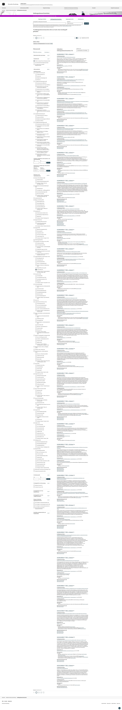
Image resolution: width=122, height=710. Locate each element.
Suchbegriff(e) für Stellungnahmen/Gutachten (40, 21)
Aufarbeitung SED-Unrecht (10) (41, 221)
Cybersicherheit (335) (40, 288)
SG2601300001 (60, 585)
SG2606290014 (60, 152)
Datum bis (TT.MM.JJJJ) (42, 168)
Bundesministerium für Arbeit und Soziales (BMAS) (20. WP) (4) (43, 137)
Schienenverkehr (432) (40, 429)
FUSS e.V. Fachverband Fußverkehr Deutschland (64, 678)
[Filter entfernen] (52, 43)
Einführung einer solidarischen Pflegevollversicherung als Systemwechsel (68, 560)
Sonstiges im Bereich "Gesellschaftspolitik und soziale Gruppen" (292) (43, 272)
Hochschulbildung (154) (40, 203)
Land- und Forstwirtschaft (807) (42, 305)
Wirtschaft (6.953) (38, 448)
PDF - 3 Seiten (69, 98)
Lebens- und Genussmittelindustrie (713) (43, 308)
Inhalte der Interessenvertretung (71, 7)
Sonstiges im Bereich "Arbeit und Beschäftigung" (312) (42, 183)
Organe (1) (38, 79)
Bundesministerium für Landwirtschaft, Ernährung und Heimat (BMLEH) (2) (43, 103)
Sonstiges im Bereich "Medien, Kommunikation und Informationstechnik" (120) (43, 332)
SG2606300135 (60, 180)
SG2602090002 (60, 423)
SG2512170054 (60, 610)
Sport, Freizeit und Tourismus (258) (40, 388)
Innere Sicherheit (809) (38, 284)
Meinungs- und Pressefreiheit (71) (42, 326)
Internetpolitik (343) (40, 320)
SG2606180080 (60, 248)
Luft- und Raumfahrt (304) (41, 426)
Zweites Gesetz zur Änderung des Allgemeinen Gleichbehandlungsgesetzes (76, 311)
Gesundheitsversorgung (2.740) (42, 279)
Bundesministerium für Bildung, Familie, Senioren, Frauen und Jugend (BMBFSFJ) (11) (43, 94)
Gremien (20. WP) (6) (40, 117)
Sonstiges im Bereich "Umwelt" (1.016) (43, 421)
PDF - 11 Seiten (69, 423)
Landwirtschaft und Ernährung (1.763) (41, 301)
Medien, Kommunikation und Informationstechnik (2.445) (42, 314)
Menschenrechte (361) (40, 193)
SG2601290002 (60, 505)
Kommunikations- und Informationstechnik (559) (43, 322)
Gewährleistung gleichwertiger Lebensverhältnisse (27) (41, 224)
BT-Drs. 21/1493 (59, 461)
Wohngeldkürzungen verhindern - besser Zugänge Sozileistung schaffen (68, 155)
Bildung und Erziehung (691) (39, 199)
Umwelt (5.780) (37, 409)
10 (75, 38)
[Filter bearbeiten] (50, 43)
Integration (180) (39, 340)
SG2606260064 (60, 229)
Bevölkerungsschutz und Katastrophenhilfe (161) (43, 286)
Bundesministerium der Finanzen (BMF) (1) (43, 84)
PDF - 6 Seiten (69, 54)
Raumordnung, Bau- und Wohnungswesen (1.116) (41, 352)
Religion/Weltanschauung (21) (41, 267)
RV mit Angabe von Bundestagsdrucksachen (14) (42, 504)
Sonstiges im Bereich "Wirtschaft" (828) (43, 467)
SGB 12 (58, 661)
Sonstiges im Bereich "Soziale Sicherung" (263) (43, 386)
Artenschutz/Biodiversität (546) (41, 411)
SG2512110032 (60, 637)
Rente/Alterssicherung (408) (41, 382)
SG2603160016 (60, 348)
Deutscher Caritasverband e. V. (61, 163)
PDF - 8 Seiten (69, 325)
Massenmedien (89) (40, 324)
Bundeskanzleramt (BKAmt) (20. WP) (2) (43, 124)
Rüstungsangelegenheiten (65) (41, 443)
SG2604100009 (60, 98)
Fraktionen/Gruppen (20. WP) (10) (42, 115)
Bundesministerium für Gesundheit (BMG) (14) (43, 101)
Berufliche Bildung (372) (40, 201)
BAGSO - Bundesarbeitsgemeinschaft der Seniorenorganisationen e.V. (67, 256)
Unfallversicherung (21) (40, 384)
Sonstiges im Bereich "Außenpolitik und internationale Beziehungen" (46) (43, 196)
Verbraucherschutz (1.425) (41, 462)
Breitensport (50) (39, 390)
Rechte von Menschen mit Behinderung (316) (43, 266)
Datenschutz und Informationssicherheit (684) (43, 316)
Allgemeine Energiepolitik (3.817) (42, 229)
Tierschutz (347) (39, 419)
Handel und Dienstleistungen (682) (42, 455)
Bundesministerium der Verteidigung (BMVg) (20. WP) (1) (42, 132)
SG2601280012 (60, 444)
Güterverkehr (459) (40, 424)
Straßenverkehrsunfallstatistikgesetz (62, 668)
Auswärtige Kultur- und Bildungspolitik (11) (43, 190)
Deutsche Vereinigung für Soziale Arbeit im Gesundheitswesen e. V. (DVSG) (68, 386)
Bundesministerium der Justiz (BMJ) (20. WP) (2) (43, 129)
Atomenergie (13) (39, 231)
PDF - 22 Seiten (69, 348)
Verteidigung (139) (38, 440)
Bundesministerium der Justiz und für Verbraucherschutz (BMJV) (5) (42, 87)
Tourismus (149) (39, 393)
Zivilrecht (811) (39, 370)
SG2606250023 (60, 54)
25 (76, 38)
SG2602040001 (60, 401)
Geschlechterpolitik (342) (41, 261)
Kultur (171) (37, 300)
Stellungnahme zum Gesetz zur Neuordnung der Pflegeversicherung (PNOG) (68, 251)
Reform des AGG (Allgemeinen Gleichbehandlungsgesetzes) (66, 57)
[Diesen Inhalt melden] (73, 54)
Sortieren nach (78, 48)
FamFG (58, 223)
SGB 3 (58, 471)
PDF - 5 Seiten (69, 401)
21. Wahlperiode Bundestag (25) (40, 72)
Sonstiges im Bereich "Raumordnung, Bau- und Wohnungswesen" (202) (43, 361)
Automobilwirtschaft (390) (41, 450)
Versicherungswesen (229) (41, 464)
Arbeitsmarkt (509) (40, 179)
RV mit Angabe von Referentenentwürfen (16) (42, 502)
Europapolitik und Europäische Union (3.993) (42, 241)
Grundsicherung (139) (40, 377)
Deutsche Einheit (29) (38, 219)
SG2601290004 (60, 532)
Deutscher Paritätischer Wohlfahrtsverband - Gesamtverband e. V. (67, 308)
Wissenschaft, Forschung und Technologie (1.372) (42, 469)
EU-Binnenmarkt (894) (40, 243)
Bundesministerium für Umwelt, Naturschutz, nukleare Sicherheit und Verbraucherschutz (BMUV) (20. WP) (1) (43, 148)
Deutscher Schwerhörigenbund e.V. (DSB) (63, 110)
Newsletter (10, 701)
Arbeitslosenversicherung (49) (41, 375)
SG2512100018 (60, 665)
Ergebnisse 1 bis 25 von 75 (37, 35)
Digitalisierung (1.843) (40, 318)
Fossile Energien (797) (40, 236)
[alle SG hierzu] (61, 72)
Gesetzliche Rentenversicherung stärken (63, 351)
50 (78, 38)
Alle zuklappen (47, 52)
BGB (57, 221)
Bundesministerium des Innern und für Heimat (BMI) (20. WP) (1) (43, 134)
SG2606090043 (60, 270)
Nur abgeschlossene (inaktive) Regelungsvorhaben (39, 65)
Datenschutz (109, 703)
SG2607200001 (60, 77)
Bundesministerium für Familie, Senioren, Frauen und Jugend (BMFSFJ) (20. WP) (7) (43, 143)
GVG (57, 121)
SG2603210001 (60, 373)
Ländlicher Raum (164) (40, 355)
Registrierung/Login (115, 7)
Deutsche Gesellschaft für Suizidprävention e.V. (64, 433)
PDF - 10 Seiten (69, 77)
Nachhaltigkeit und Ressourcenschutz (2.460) (42, 417)
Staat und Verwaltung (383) (39, 398)
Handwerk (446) (39, 457)
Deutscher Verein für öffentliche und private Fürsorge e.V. (65, 650)
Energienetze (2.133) (40, 232)
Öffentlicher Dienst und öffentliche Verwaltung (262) (42, 400)
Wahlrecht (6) (39, 216)
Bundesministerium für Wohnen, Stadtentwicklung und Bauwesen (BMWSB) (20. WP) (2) (43, 155)
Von (34, 160)
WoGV (58, 176)
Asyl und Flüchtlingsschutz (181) (42, 337)
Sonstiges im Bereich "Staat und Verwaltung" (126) (42, 408)
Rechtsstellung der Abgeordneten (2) (42, 214)
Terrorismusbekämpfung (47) (41, 295)
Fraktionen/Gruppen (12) (41, 74)
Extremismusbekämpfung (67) (41, 290)
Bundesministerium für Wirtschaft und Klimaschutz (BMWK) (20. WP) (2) (42, 152)
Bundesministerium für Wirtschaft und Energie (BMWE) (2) (42, 108)
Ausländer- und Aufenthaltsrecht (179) (43, 338)
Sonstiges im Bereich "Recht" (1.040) (42, 372)
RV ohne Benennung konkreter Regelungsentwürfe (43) (39, 508)
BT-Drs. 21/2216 (59, 573)
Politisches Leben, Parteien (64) (40, 349)
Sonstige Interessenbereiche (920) (40, 471)
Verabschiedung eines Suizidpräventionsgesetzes (64, 426)
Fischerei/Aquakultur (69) (41, 303)
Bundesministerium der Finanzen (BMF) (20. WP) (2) (43, 126)
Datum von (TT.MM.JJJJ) (36, 168)
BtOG (58, 606)
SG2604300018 (60, 295)
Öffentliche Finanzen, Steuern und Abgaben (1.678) (41, 347)
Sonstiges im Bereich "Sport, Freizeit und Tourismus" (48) (43, 396)
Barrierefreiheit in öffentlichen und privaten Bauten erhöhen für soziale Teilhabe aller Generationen (72, 613)
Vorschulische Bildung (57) (41, 206)
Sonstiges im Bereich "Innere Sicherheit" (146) (43, 298)
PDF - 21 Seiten (69, 637)
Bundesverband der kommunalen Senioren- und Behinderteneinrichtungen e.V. (69, 85)
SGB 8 (58, 224)
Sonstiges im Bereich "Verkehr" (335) (42, 438)
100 (80, 38)
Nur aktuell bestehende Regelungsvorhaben (41, 62)
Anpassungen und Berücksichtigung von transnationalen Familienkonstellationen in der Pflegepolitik (72, 183)
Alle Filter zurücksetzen (37, 52)
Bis (40, 160)
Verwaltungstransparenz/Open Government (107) (43, 405)
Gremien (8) (39, 76)
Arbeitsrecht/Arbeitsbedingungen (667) (43, 181)
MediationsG (59, 225)
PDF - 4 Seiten (69, 152)
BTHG (58, 120)
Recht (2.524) (37, 363)
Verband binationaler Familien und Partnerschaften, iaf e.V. (66, 194)
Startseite (4, 7)
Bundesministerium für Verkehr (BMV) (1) (43, 105)
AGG (57, 72)
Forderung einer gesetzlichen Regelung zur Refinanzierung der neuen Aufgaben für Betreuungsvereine (72, 588)
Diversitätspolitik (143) (40, 258)
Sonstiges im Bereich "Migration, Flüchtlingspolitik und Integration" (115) (43, 344)
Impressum (118, 703)
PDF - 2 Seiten (69, 180)
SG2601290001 (60, 475)
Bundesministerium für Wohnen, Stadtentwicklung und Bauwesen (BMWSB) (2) (43, 111)
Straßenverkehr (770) (40, 433)
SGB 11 (58, 418)
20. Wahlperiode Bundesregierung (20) (41, 122)
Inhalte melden (113, 703)
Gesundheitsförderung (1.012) (41, 277)
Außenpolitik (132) (40, 188)
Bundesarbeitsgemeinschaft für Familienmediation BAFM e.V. (66, 215)
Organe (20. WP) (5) (40, 120)
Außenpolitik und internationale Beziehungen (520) (42, 186)
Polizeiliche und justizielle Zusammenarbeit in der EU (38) (43, 251)
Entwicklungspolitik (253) (39, 239)
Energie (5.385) (37, 227)
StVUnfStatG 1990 (59, 687)
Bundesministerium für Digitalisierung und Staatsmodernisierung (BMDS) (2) (43, 98)
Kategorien (68, 21)
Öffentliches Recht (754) (40, 365)
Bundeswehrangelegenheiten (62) (42, 441)
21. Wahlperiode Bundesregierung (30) (41, 81)
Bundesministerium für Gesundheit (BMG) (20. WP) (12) (43, 145)
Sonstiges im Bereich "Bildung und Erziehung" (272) (42, 209)
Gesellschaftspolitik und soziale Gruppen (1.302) (42, 256)
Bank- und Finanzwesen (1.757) (42, 452)
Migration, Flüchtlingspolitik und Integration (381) (42, 335)
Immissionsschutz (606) (40, 413)
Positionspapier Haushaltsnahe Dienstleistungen (64, 232)
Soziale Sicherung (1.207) (39, 373)
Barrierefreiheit (104, 703)
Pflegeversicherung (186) (41, 380)
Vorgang (63, 88)
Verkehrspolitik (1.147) (40, 436)
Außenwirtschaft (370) (38, 198)
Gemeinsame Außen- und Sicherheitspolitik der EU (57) (43, 247)
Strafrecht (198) (39, 368)
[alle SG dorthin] (85, 69)
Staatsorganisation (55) (40, 402)
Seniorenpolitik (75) (40, 269)
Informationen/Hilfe (24, 7)
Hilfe (3, 701)
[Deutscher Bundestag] (10, 4)
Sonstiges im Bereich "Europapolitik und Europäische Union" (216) (43, 254)
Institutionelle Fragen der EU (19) (42, 249)
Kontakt (94, 7)
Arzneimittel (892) (39, 275)
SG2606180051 (60, 206)
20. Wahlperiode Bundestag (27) (40, 113)
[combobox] (75, 23)
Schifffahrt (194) (39, 431)
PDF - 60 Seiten (69, 505)
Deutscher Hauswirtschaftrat (61, 238)
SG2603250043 (60, 325)
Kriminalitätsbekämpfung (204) (41, 292)
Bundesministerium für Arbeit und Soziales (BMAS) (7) (43, 91)
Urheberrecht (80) (39, 328)
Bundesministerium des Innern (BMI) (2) (43, 89)
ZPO (57, 222)
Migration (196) (39, 342)
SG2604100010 (60, 125)
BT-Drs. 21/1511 (59, 88)
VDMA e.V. (58, 623)
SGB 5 (58, 419)
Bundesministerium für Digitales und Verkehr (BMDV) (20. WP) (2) (42, 140)
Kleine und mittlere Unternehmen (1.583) (43, 460)
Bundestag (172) (37, 211)
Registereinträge (46, 7)
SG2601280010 (60, 557)
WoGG (58, 175)
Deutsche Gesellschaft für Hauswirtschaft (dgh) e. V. (65, 281)
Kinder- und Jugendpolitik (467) (42, 263)
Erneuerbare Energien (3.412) (41, 234)
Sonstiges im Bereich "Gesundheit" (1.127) (43, 282)
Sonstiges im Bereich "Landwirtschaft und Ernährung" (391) (43, 311)
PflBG (58, 417)
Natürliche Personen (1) (38, 485)
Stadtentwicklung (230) (40, 357)
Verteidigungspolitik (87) (40, 445)
